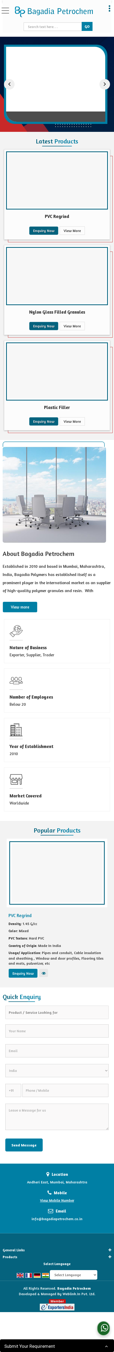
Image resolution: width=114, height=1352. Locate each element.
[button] (57, 1200)
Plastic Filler (57, 407)
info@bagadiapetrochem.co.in (57, 1218)
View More (72, 230)
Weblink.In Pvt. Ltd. (79, 1293)
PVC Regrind (56, 112)
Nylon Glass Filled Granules (57, 312)
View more (20, 607)
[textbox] (53, 26)
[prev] (9, 84)
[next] (104, 84)
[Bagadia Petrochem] (53, 11)
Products (10, 1257)
